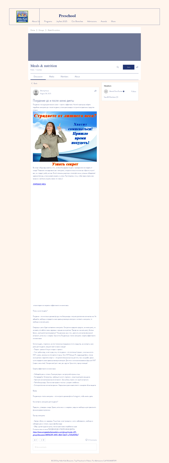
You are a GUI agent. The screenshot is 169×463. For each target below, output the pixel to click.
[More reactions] (42, 439)
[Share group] (137, 67)
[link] (38, 76)
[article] (64, 270)
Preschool (67, 15)
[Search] (117, 67)
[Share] (95, 90)
